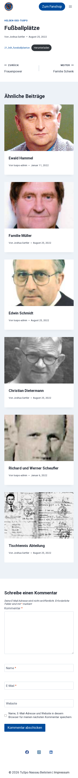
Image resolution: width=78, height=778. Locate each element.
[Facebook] (27, 752)
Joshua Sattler (17, 36)
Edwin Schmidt (21, 313)
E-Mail (11, 686)
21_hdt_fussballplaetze (17, 47)
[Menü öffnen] (70, 6)
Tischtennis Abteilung (27, 545)
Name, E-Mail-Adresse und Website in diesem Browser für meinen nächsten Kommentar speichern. (40, 715)
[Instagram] (39, 752)
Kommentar (13, 608)
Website (11, 703)
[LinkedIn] (51, 752)
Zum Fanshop (52, 6)
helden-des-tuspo (16, 20)
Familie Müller (20, 235)
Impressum (61, 772)
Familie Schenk (63, 68)
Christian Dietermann (26, 390)
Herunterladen (41, 47)
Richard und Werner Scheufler (34, 468)
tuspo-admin (20, 165)
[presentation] (39, 127)
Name (11, 668)
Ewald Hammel (21, 158)
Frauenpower (13, 68)
